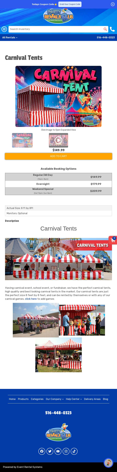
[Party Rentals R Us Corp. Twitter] (49, 451)
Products (23, 399)
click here (31, 298)
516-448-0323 (106, 37)
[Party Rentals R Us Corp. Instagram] (66, 451)
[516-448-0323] (112, 29)
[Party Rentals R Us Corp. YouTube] (58, 451)
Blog (105, 399)
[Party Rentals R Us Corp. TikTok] (74, 451)
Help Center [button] (73, 399)
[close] (113, 4)
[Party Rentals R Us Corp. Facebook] (41, 451)
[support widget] (108, 463)
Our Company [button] (54, 399)
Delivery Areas (92, 399)
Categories (37, 399)
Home (12, 399)
